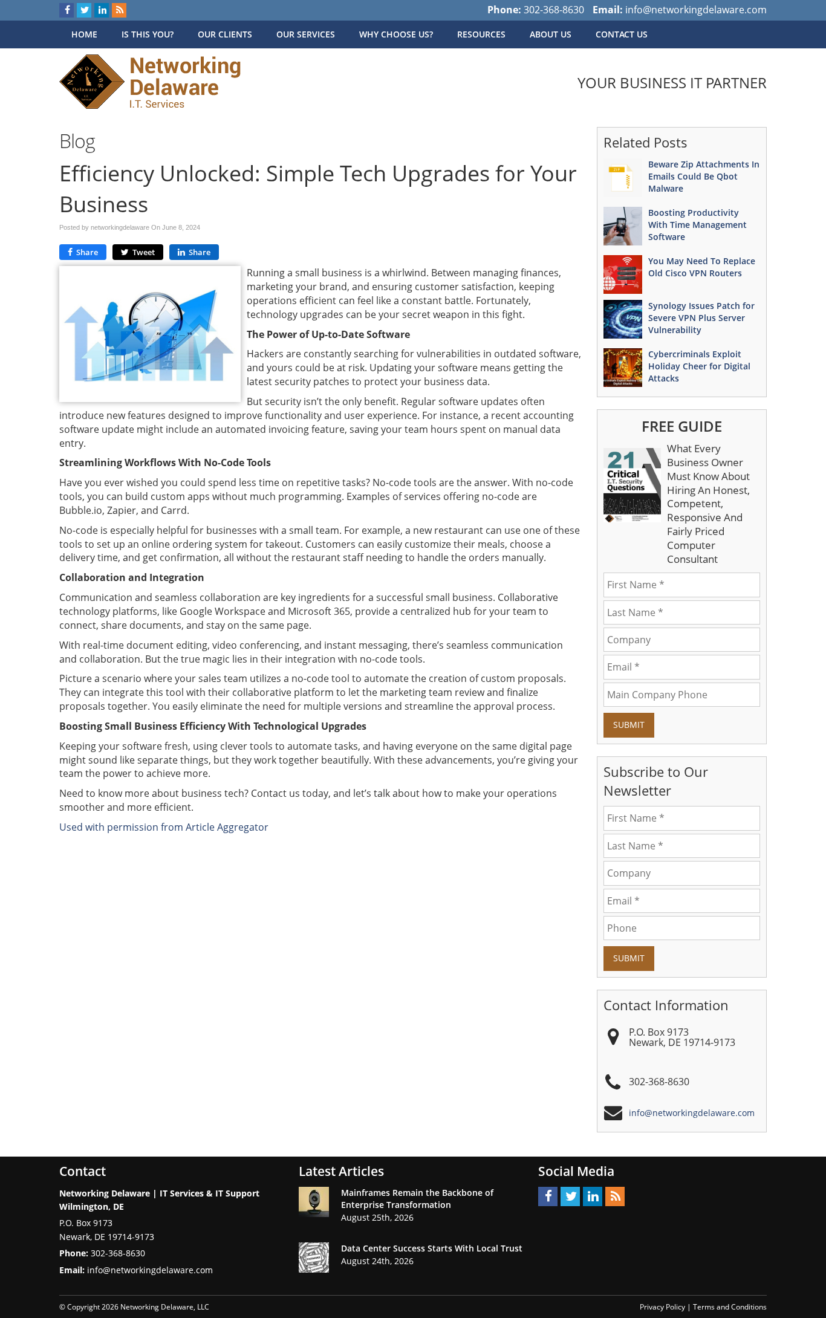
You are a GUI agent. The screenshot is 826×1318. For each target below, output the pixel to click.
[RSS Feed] (119, 10)
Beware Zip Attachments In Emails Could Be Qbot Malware (703, 176)
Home (84, 34)
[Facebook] (66, 10)
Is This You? (148, 34)
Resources (481, 34)
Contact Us (622, 34)
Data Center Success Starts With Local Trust (431, 1248)
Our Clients (225, 34)
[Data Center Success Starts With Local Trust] (314, 1257)
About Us (550, 34)
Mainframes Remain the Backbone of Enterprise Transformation (417, 1198)
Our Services (305, 34)
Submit (629, 724)
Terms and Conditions (730, 1307)
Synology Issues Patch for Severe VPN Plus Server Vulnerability (701, 318)
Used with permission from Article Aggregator (163, 827)
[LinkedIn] (101, 10)
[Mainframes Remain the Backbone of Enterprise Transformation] (314, 1202)
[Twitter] (84, 10)
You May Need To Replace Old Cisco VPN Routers (701, 267)
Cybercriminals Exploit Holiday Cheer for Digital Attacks (699, 366)
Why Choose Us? (396, 34)
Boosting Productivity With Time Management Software (697, 224)
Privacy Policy (662, 1307)
